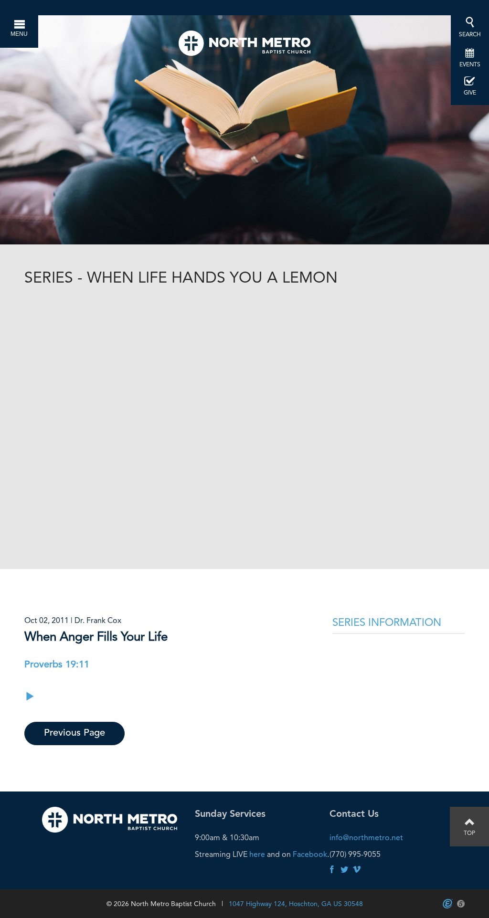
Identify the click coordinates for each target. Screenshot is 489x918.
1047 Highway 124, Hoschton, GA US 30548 (296, 903)
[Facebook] (332, 870)
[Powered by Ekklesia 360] (448, 903)
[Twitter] (344, 870)
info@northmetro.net (366, 837)
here (257, 854)
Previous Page (74, 733)
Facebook (310, 854)
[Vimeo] (357, 870)
